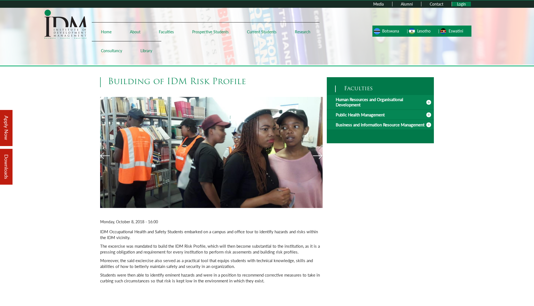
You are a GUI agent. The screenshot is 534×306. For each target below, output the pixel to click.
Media (378, 4)
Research (302, 31)
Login (461, 4)
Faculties (166, 31)
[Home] (65, 23)
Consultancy (111, 50)
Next (318, 155)
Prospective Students (210, 31)
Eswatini (456, 31)
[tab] (380, 102)
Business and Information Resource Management (380, 124)
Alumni (407, 4)
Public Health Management (360, 114)
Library (146, 50)
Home (106, 31)
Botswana (390, 31)
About (135, 31)
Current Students (261, 31)
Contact (436, 4)
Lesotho (424, 31)
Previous (105, 155)
